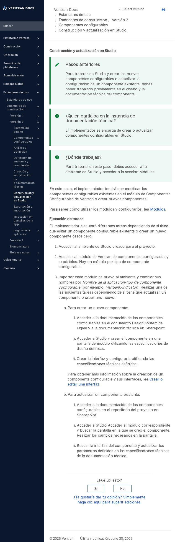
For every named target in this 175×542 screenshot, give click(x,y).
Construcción (12, 46)
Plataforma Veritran (16, 38)
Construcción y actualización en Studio (24, 196)
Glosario (9, 268)
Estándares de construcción (16, 107)
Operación (10, 55)
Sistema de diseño (21, 129)
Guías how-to (12, 259)
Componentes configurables (23, 139)
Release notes (20, 252)
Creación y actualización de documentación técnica (24, 179)
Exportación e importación (23, 208)
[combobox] (22, 26)
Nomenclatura (19, 246)
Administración (13, 75)
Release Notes (13, 84)
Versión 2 (16, 121)
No (122, 488)
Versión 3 (16, 240)
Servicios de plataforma (12, 65)
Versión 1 (16, 115)
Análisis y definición (20, 149)
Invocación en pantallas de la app (23, 220)
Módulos (157, 209)
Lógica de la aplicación (22, 232)
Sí (95, 488)
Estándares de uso (16, 92)
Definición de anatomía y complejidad (23, 161)
